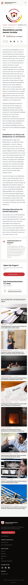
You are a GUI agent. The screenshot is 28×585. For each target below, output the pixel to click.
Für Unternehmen (4, 536)
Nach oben (13, 582)
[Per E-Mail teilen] (21, 41)
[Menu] (25, 2)
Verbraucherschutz (12, 25)
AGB (2, 558)
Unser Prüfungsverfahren (6, 545)
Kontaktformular (4, 574)
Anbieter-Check (4, 542)
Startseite (5, 25)
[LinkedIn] (9, 567)
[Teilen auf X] (17, 41)
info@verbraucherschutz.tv (15, 291)
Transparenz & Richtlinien (6, 561)
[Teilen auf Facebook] (10, 41)
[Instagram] (2, 567)
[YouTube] (5, 567)
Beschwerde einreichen (7, 532)
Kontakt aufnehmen (13, 274)
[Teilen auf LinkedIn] (14, 41)
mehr (4, 95)
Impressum (3, 553)
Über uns (3, 551)
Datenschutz (4, 556)
